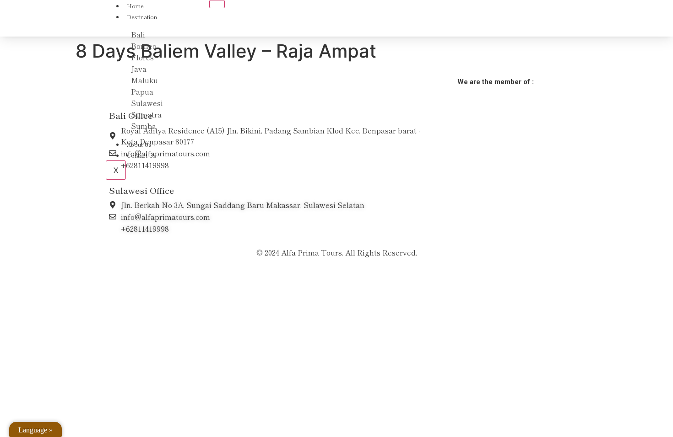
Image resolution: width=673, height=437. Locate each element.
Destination (142, 17)
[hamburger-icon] (217, 4)
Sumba (143, 125)
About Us (139, 144)
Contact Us (141, 155)
